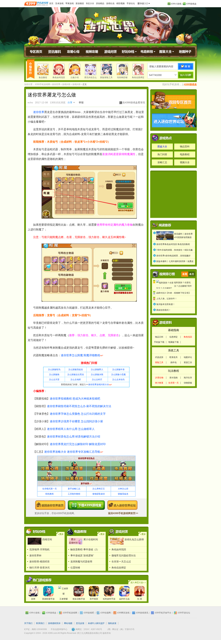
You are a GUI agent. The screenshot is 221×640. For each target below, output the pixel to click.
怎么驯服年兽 (118, 369)
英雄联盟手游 (48, 599)
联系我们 (40, 623)
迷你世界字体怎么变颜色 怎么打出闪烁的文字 (78, 413)
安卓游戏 (59, 3)
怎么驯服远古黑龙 (75, 374)
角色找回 (188, 337)
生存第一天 (173, 383)
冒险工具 (159, 362)
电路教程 (185, 154)
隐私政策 (112, 623)
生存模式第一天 (49, 489)
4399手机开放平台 (163, 613)
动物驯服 (188, 383)
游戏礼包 (110, 3)
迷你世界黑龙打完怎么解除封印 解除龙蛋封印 (78, 444)
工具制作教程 (74, 494)
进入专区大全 (137, 582)
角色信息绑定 (138, 77)
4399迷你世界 (50, 505)
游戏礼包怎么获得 (134, 539)
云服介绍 (74, 77)
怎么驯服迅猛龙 (75, 369)
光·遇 (139, 599)
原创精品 (100, 3)
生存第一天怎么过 (121, 561)
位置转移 (75, 567)
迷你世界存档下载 (36, 531)
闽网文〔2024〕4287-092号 (89, 629)
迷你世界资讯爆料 (55, 51)
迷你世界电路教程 (148, 51)
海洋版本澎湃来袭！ (165, 304)
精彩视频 (120, 3)
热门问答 (162, 154)
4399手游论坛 (184, 613)
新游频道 (80, 3)
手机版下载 (159, 342)
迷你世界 (110, 25)
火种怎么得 (123, 489)
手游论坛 (131, 3)
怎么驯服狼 (54, 374)
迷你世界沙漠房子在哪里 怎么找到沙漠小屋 (76, 421)
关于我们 (28, 623)
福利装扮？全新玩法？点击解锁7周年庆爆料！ (183, 284)
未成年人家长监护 (96, 623)
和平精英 (94, 599)
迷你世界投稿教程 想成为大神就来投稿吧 (75, 398)
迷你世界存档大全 (60, 534)
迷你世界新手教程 (142, 534)
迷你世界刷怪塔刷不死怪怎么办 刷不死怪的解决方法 (79, 406)
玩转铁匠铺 (122, 77)
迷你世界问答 (111, 51)
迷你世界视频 (92, 51)
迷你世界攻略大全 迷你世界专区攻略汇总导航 (72, 451)
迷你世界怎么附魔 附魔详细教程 (80, 355)
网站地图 (68, 623)
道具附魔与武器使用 (81, 561)
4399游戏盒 (191, 4)
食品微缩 (43, 77)
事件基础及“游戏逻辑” (82, 555)
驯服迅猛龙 (123, 494)
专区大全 (90, 3)
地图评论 (188, 357)
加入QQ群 (185, 75)
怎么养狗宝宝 (98, 489)
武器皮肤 (159, 357)
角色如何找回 (58, 77)
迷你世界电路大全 (101, 534)
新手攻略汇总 (74, 489)
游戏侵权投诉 (54, 623)
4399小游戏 (176, 4)
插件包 (173, 362)
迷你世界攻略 (73, 51)
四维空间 (47, 539)
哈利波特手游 (109, 599)
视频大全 (185, 162)
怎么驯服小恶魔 (118, 374)
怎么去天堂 (54, 379)
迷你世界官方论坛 (122, 505)
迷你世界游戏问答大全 (98, 384)
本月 (191, 274)
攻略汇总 (162, 162)
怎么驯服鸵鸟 (54, 369)
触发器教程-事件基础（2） (84, 549)
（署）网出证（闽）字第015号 (120, 629)
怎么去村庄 (97, 379)
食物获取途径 (98, 494)
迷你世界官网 (36, 51)
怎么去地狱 (75, 379)
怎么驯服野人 (97, 369)
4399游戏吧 (89, 613)
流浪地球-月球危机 (39, 549)
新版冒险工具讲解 (106, 80)
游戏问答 (66, 84)
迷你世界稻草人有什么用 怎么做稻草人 (71, 428)
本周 (184, 274)
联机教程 (49, 494)
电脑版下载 (173, 342)
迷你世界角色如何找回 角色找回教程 (173, 244)
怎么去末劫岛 (118, 379)
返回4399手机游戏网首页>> (123, 513)
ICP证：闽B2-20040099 (35, 629)
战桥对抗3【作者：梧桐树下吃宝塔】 (173, 293)
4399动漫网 (105, 613)
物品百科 (185, 146)
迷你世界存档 (129, 51)
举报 (81, 102)
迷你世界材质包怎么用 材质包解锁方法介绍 (73, 436)
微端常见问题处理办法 (124, 555)
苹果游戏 (69, 3)
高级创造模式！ (163, 310)
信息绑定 (173, 337)
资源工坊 (188, 362)
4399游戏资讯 (142, 613)
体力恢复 (159, 383)
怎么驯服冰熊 (97, 374)
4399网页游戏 (123, 613)
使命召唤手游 (79, 599)
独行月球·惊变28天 (39, 567)
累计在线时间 (90, 539)
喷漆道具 (173, 357)
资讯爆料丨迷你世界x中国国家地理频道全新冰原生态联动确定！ (183, 236)
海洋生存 (188, 377)
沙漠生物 (159, 377)
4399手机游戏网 (42, 84)
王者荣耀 (63, 599)
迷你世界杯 (35, 555)
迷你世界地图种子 (185, 51)
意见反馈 (80, 623)
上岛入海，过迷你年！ (166, 298)
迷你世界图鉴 (166, 51)
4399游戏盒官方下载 (86, 505)
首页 (51, 3)
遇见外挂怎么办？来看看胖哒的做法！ (90, 82)
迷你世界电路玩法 (77, 531)
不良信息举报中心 (59, 629)
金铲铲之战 (124, 599)
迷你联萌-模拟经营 (39, 561)
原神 (33, 599)
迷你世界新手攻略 (118, 531)
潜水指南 (173, 377)
